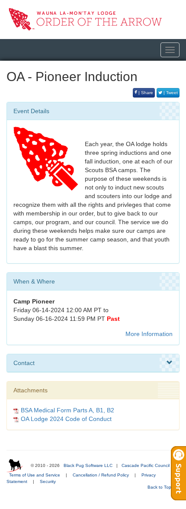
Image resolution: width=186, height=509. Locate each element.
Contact (24, 362)
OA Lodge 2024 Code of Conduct (66, 418)
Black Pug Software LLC (88, 465)
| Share (145, 92)
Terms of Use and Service (34, 475)
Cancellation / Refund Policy (101, 475)
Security (48, 481)
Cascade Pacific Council (146, 465)
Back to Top (160, 487)
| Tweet (170, 92)
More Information (149, 333)
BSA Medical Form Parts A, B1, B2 (67, 410)
